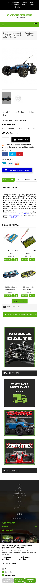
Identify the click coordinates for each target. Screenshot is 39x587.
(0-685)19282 (19, 508)
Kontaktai (13, 217)
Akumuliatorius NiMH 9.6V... (28, 252)
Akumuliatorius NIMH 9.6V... (11, 252)
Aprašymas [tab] (8, 180)
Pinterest (19, 154)
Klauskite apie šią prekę (17, 170)
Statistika (8, 572)
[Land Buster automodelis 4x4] (6, 98)
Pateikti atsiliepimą (25, 128)
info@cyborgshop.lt (19, 518)
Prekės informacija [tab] (26, 180)
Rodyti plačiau (10, 563)
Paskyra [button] (19, 7)
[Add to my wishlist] (16, 259)
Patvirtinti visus (30, 580)
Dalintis (5, 154)
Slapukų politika (6, 558)
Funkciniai (9, 569)
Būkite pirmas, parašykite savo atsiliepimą (22, 314)
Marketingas (10, 575)
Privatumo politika (25, 558)
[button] (25, 24)
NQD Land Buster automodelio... (11, 288)
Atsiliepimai (8, 128)
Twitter (12, 154)
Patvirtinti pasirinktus (19, 580)
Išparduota (21, 140)
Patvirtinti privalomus (8, 580)
